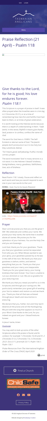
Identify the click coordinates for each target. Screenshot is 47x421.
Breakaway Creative (29, 418)
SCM (20, 3)
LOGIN (26, 3)
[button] (18, 395)
